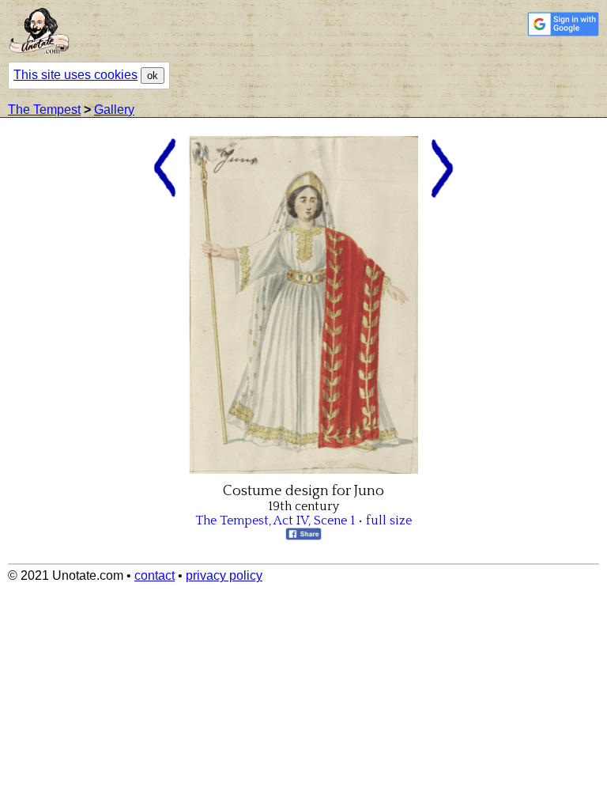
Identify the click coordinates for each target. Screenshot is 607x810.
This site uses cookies (75, 74)
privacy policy (224, 575)
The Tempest (44, 109)
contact (154, 575)
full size (389, 520)
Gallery (114, 109)
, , (275, 520)
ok (152, 75)
